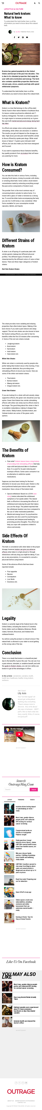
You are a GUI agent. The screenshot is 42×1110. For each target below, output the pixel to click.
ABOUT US (10, 1101)
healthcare (14, 678)
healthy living (23, 678)
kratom (30, 678)
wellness (5, 680)
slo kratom (24, 153)
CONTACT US (22, 1102)
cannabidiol (17, 676)
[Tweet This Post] (18, 37)
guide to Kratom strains (13, 666)
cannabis (25, 676)
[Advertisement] (21, 297)
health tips (5, 678)
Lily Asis (18, 32)
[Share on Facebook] (14, 37)
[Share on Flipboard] (23, 37)
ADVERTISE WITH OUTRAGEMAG (25, 1101)
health (31, 676)
